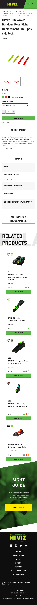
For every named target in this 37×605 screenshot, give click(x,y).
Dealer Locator (18, 571)
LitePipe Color (7, 102)
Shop (18, 552)
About (18, 559)
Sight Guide (18, 507)
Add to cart (18, 118)
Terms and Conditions (19, 593)
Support (18, 567)
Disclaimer (18, 596)
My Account (18, 574)
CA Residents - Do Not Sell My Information (18, 599)
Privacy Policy (18, 590)
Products (10, 11)
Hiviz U (18, 563)
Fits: (4, 94)
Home (4, 11)
